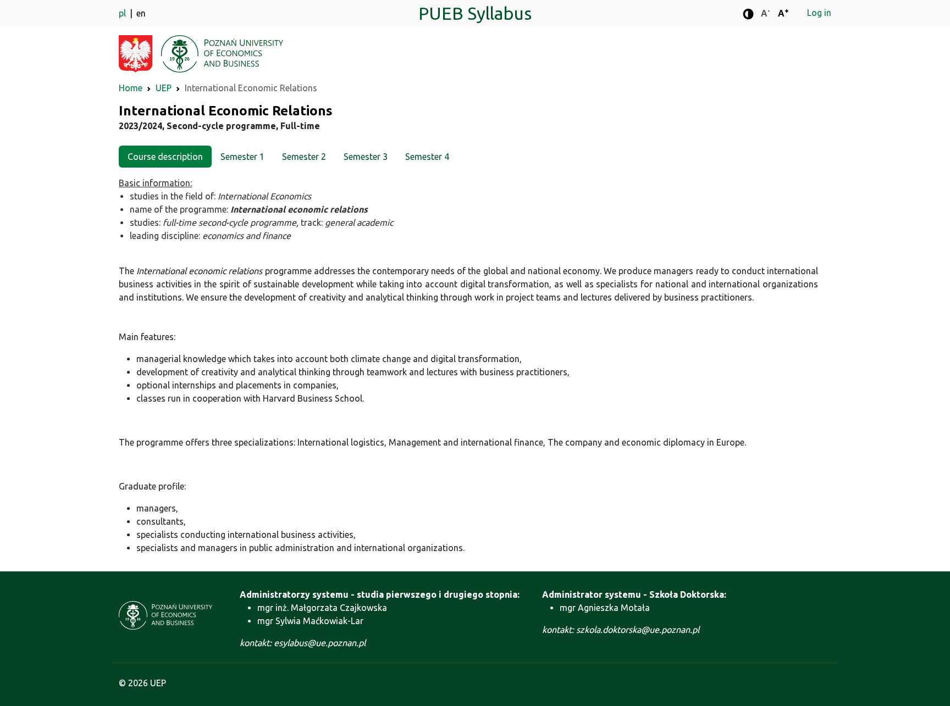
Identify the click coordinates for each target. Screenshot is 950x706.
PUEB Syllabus (475, 13)
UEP (164, 88)
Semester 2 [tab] (304, 157)
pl (123, 13)
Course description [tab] (165, 157)
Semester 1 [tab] (242, 157)
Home (130, 88)
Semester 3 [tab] (366, 157)
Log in (819, 13)
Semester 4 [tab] (427, 157)
